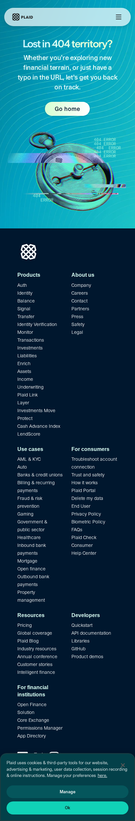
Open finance (31, 568)
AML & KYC (29, 459)
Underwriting (30, 387)
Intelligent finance (36, 672)
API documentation (91, 633)
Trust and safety (88, 474)
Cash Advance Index (38, 426)
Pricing (24, 625)
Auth (22, 285)
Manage (68, 791)
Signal (23, 308)
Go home (67, 108)
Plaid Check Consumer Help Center (83, 545)
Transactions (30, 340)
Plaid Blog (28, 640)
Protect (24, 418)
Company (81, 285)
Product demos (87, 656)
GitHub (78, 648)
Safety (78, 324)
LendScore (28, 434)
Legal (77, 332)
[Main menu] (118, 17)
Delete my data (87, 498)
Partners (80, 308)
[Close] (123, 765)
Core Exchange (33, 720)
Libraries (80, 640)
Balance (26, 300)
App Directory (31, 735)
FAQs (76, 529)
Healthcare (29, 537)
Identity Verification (37, 324)
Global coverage (34, 633)
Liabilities (27, 355)
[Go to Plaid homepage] (22, 17)
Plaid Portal (83, 490)
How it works (84, 482)
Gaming (25, 514)
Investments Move (36, 410)
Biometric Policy (88, 521)
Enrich (23, 363)
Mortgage (27, 561)
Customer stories (34, 664)
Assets (24, 371)
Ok (67, 807)
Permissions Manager (40, 728)
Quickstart (81, 625)
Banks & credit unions (40, 474)
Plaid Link (27, 394)
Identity (24, 293)
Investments (30, 347)
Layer (23, 402)
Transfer (25, 316)
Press (77, 316)
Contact (79, 300)
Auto (22, 467)
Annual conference (37, 656)
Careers (79, 293)
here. (102, 775)
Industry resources (36, 648)
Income (25, 379)
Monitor (25, 332)
